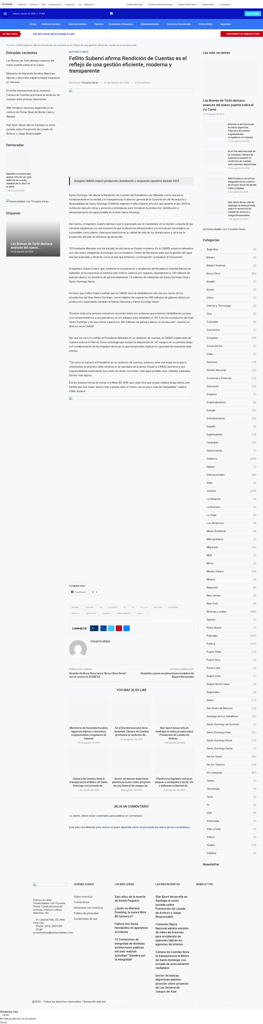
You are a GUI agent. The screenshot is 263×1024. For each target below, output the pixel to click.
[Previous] (25, 34)
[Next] (29, 34)
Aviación (22, 5)
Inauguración (55, 5)
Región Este (208, 5)
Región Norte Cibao (187, 5)
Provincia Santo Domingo (160, 5)
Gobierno (34, 5)
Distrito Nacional (134, 5)
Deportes (225, 24)
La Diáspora (224, 5)
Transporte (69, 5)
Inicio (33, 24)
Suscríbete (253, 13)
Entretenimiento (150, 24)
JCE (79, 5)
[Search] (260, 4)
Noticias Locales (51, 24)
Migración (89, 5)
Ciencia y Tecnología (179, 24)
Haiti (44, 5)
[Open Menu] (5, 13)
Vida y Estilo (205, 24)
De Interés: (7, 4)
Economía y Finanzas (121, 24)
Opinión (99, 24)
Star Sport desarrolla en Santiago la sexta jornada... (58, 34)
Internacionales (78, 24)
